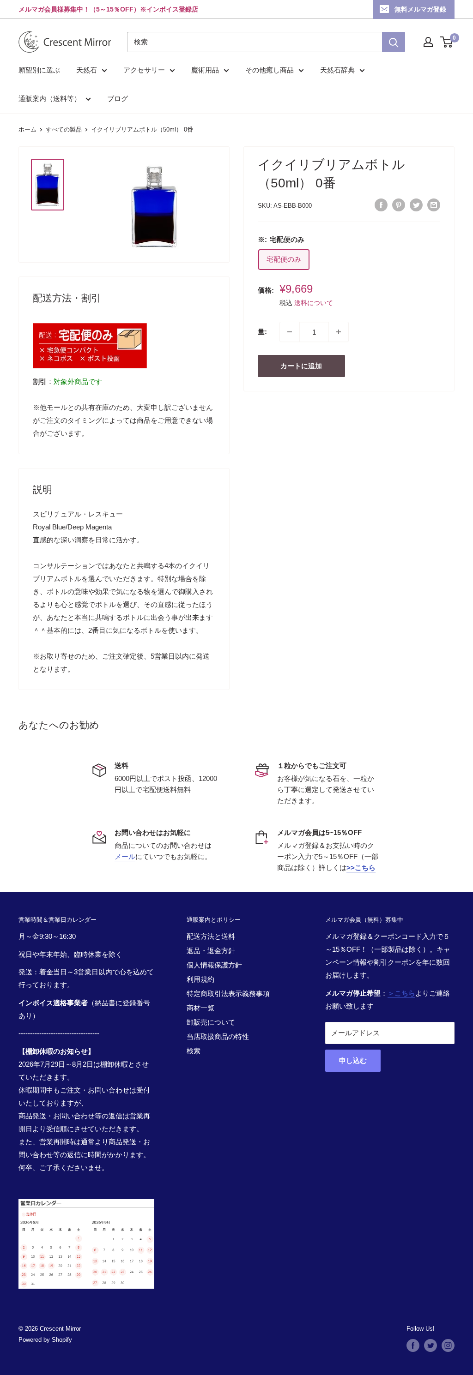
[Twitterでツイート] (416, 204)
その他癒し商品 (269, 70)
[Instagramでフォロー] (448, 1345)
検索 (193, 1051)
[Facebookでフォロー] (412, 1345)
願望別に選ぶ (39, 70)
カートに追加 (301, 366)
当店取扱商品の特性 (218, 1036)
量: (262, 332)
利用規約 (200, 979)
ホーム (27, 129)
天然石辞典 (337, 70)
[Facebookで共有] (381, 204)
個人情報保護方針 (214, 965)
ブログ (117, 98)
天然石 (86, 70)
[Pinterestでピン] (398, 204)
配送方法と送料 (211, 936)
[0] (447, 42)
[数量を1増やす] (338, 332)
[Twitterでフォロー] (430, 1345)
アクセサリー (144, 70)
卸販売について (211, 1022)
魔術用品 (205, 70)
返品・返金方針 (211, 951)
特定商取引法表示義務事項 (228, 993)
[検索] (393, 42)
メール (125, 856)
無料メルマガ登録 (420, 9)
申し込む (353, 1060)
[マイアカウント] (428, 42)
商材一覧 (200, 1008)
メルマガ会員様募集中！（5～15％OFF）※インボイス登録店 (108, 9)
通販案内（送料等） (49, 98)
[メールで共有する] (433, 204)
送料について (313, 302)
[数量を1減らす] (289, 332)
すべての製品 (64, 129)
